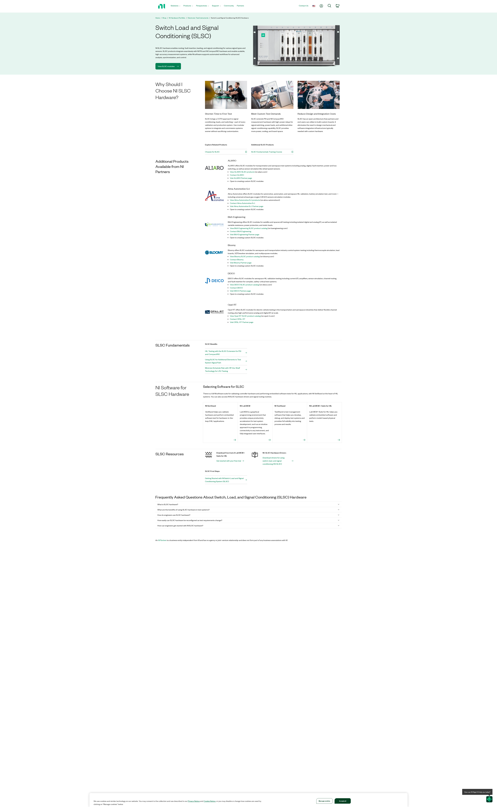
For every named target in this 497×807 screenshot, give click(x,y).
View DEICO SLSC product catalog (244, 284)
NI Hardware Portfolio (177, 18)
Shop (164, 18)
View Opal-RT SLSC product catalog (245, 316)
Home (157, 18)
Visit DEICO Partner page (240, 290)
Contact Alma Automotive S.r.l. (242, 203)
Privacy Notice (194, 801)
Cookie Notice (209, 801)
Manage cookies (324, 801)
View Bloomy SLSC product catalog (245, 256)
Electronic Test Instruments (198, 18)
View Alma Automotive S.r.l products (245, 200)
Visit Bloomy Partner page (240, 262)
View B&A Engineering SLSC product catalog (248, 228)
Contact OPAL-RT (237, 319)
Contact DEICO (236, 287)
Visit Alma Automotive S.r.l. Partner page (246, 206)
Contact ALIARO (237, 175)
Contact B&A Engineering (240, 231)
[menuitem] (175, 6)
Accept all (342, 801)
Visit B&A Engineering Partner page (244, 234)
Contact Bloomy (236, 259)
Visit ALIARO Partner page (241, 178)
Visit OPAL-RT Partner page (241, 322)
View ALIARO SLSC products (242, 171)
